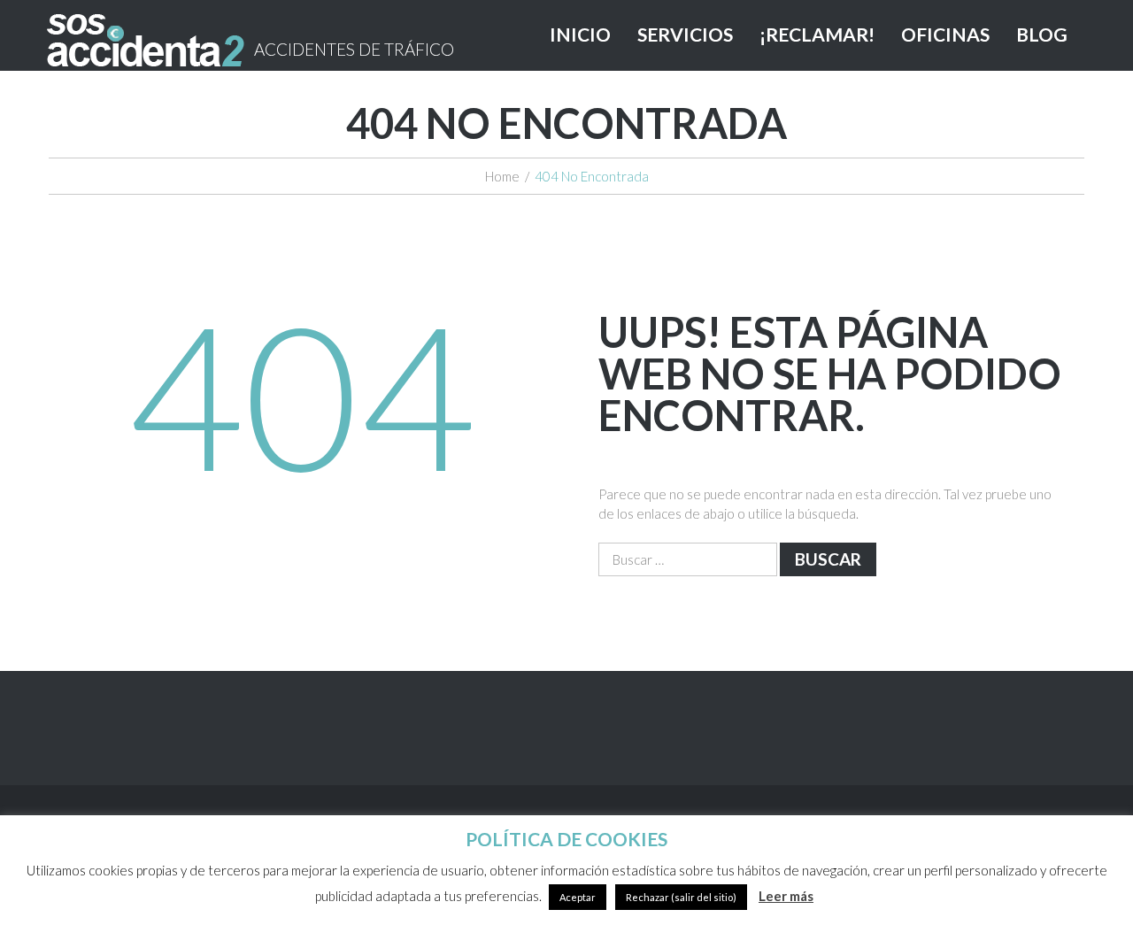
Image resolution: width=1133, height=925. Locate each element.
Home (502, 176)
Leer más (786, 896)
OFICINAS (945, 34)
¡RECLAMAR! (817, 34)
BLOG (1041, 34)
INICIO (580, 34)
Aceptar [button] (577, 897)
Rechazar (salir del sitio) (681, 897)
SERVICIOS (685, 34)
